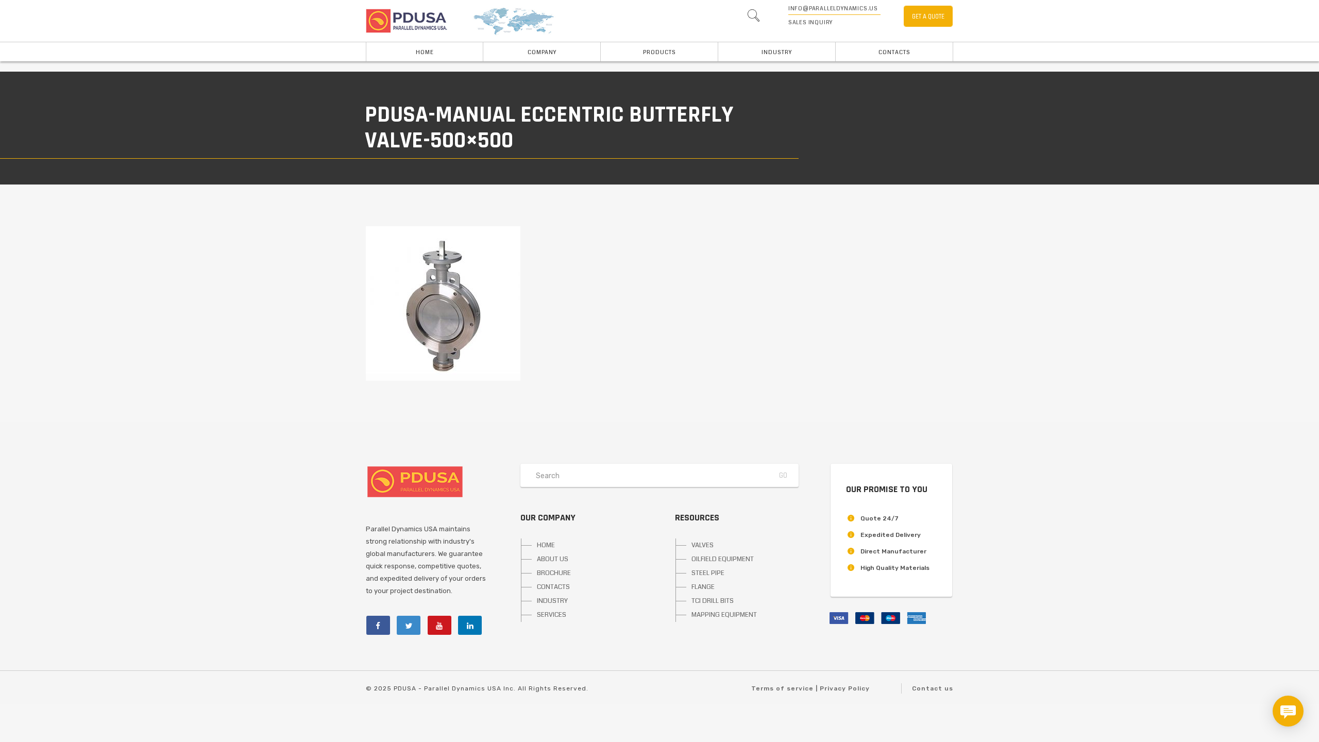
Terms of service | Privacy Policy (810, 688)
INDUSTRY (777, 52)
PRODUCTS (659, 52)
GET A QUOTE (928, 16)
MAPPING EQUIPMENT (724, 614)
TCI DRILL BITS (712, 600)
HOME (425, 52)
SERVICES (551, 614)
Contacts (894, 52)
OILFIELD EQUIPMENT (722, 559)
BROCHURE (554, 573)
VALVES (702, 545)
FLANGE (703, 587)
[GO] (753, 18)
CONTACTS (553, 587)
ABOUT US (552, 559)
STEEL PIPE (707, 573)
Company (542, 52)
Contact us (932, 688)
